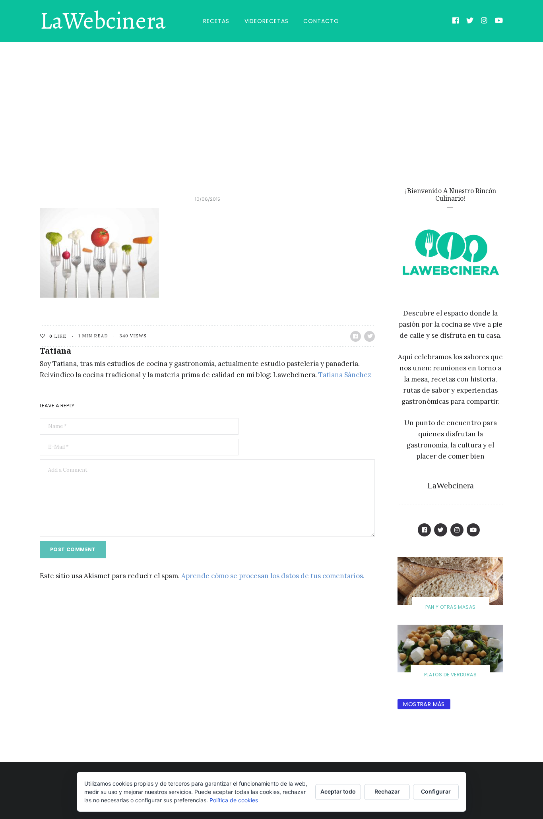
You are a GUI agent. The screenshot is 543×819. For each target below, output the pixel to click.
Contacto (321, 21)
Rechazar (387, 791)
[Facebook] (455, 21)
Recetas (216, 21)
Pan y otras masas (450, 607)
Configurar (436, 791)
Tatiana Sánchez (344, 374)
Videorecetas (266, 21)
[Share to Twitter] (369, 336)
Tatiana (55, 350)
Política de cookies (233, 800)
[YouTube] (499, 21)
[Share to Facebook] (355, 336)
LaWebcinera (103, 21)
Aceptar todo (338, 791)
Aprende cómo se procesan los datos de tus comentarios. (273, 575)
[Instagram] (484, 21)
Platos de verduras (450, 674)
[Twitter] (470, 21)
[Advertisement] (271, 101)
